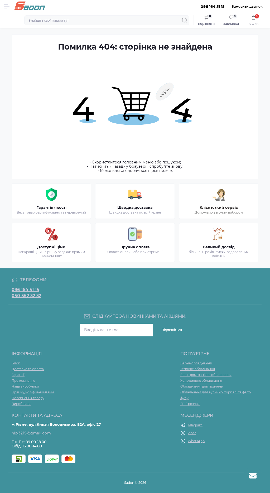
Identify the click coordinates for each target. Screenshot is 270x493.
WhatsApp (196, 441)
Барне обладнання (196, 363)
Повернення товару (28, 398)
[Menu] (6, 6)
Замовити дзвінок (247, 6)
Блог (16, 363)
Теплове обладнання (197, 369)
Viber (192, 433)
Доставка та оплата (28, 369)
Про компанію (23, 381)
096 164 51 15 (25, 289)
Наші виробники (25, 386)
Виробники (21, 404)
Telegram (195, 425)
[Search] (184, 20)
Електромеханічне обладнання (206, 375)
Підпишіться (171, 330)
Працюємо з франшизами (33, 392)
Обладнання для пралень (201, 386)
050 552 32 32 (26, 295)
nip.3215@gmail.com (31, 433)
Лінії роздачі (190, 404)
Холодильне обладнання (201, 381)
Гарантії (18, 375)
